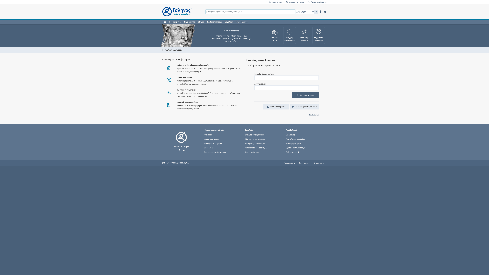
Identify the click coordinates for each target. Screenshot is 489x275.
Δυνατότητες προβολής (295, 139)
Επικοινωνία (319, 163)
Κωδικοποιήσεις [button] (214, 22)
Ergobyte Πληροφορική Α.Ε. (178, 163)
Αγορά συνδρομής (318, 2)
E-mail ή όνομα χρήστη (264, 74)
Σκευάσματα (209, 148)
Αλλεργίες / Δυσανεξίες (255, 143)
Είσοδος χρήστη (275, 2)
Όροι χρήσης (304, 163)
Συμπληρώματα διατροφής (215, 152)
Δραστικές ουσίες (211, 139)
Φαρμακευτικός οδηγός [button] (194, 22)
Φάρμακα (208, 135)
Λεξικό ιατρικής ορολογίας (256, 148)
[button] (316, 12)
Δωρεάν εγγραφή (296, 2)
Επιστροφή (314, 114)
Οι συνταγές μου (252, 152)
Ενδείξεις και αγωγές (213, 143)
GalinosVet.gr (291, 152)
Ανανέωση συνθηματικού (305, 106)
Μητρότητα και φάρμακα (255, 139)
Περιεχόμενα (174, 22)
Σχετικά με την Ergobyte (295, 148)
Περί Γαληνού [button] (242, 22)
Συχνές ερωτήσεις (293, 143)
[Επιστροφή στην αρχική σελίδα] (181, 140)
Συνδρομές (290, 135)
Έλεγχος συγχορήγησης (231, 37)
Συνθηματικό (260, 84)
